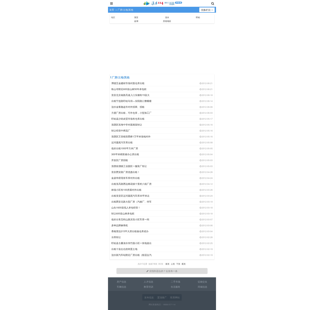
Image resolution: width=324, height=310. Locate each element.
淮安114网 (162, 3)
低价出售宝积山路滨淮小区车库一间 (130, 219)
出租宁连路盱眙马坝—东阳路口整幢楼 (131, 101)
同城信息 (202, 286)
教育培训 (148, 286)
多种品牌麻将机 (119, 225)
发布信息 (149, 297)
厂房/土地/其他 (125, 9)
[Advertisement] (162, 49)
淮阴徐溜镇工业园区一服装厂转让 (129, 166)
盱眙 (198, 17)
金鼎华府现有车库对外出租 (125, 178)
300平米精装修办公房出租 (125, 154)
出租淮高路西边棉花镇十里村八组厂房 (131, 183)
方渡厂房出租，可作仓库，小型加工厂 (131, 112)
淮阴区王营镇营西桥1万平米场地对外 (131, 136)
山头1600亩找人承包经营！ (125, 207)
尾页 (184, 263)
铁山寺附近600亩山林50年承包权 (128, 89)
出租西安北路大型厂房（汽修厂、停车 (131, 201)
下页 (178, 263)
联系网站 (175, 297)
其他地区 (167, 20)
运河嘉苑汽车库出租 (122, 142)
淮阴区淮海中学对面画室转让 (126, 124)
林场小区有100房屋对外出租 (126, 189)
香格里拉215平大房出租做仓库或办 (129, 231)
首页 (111, 9)
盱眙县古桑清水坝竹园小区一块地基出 (131, 243)
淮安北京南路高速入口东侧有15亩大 (130, 95)
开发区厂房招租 (119, 160)
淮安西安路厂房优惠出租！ (125, 172)
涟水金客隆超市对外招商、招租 (127, 106)
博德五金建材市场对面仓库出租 (127, 83)
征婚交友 (202, 281)
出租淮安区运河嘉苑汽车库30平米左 (130, 195)
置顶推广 (162, 297)
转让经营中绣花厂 (120, 130)
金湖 (136, 20)
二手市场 (175, 281)
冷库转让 (116, 237)
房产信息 (121, 281)
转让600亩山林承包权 (122, 213)
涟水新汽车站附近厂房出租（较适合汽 (131, 255)
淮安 (136, 17)
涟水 (167, 17)
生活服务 (175, 286)
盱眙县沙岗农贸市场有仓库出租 (127, 118)
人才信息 (148, 281)
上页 (173, 263)
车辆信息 (121, 286)
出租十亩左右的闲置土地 (124, 249)
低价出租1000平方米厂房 (124, 148)
